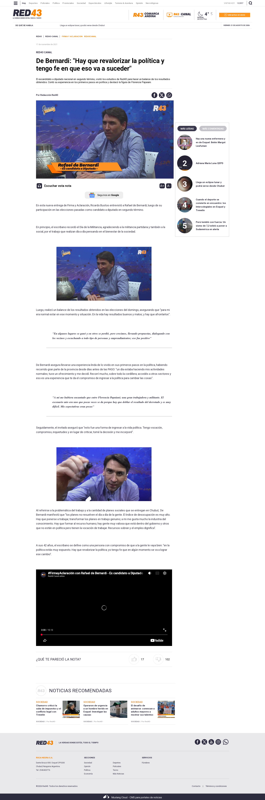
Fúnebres (146, 763)
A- (168, 186)
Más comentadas (213, 128)
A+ (162, 186)
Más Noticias (118, 774)
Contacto (196, 786)
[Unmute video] (104, 607)
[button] (153, 95)
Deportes (117, 763)
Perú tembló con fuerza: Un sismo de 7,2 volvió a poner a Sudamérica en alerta (211, 226)
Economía (88, 774)
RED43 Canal (44, 52)
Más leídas (187, 128)
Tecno (115, 770)
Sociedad (88, 763)
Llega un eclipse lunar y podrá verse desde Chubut (82, 25)
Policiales (117, 766)
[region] (202, 54)
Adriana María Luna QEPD (209, 163)
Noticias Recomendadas (80, 690)
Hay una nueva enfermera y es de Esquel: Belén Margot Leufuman (210, 142)
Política (87, 770)
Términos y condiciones (216, 786)
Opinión (87, 766)
